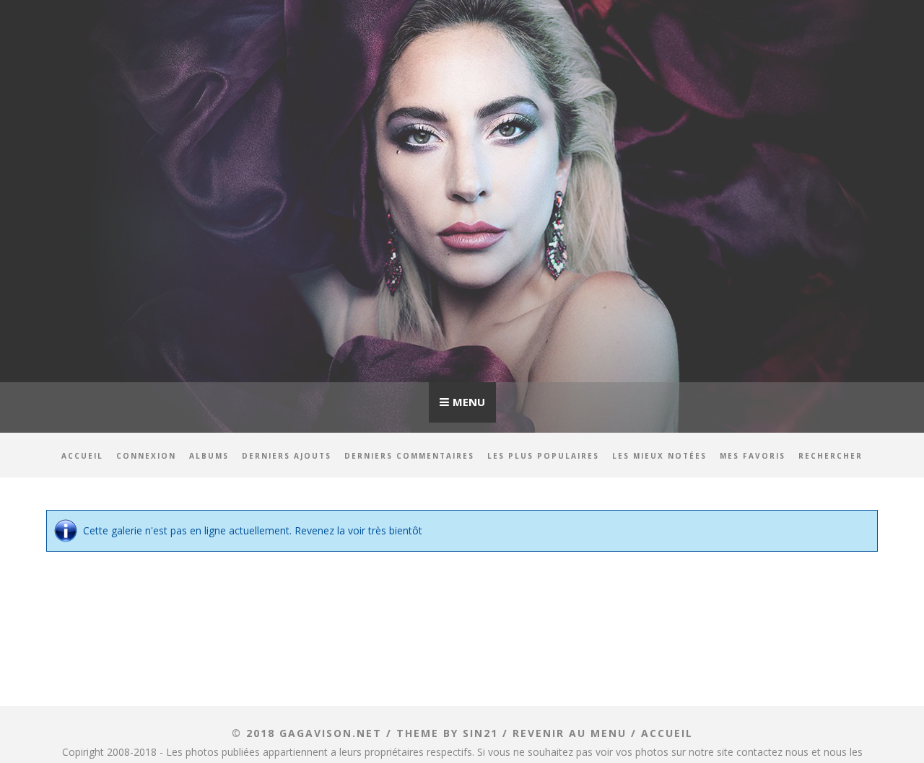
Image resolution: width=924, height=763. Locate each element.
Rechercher (830, 456)
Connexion (146, 456)
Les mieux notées (659, 456)
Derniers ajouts (286, 456)
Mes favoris (752, 456)
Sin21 (480, 733)
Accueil (82, 456)
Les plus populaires (543, 456)
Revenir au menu (570, 733)
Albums (209, 456)
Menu (469, 401)
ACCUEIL (667, 733)
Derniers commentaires (409, 456)
